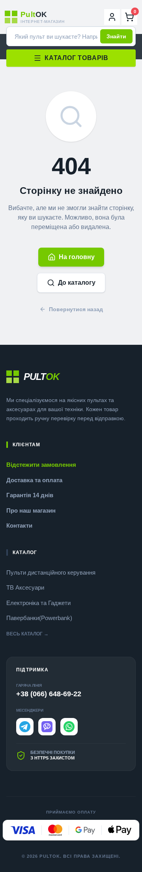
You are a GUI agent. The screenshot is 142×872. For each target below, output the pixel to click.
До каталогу (76, 282)
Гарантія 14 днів (29, 495)
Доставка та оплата (34, 480)
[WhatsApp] (69, 726)
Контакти (19, 525)
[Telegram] (25, 726)
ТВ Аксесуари (25, 587)
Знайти (116, 36)
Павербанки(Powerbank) (39, 618)
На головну (77, 257)
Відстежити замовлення (41, 464)
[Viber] (47, 726)
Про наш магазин (31, 510)
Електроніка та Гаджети (38, 603)
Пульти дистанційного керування (50, 572)
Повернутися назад (76, 309)
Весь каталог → (27, 634)
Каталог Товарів (76, 57)
